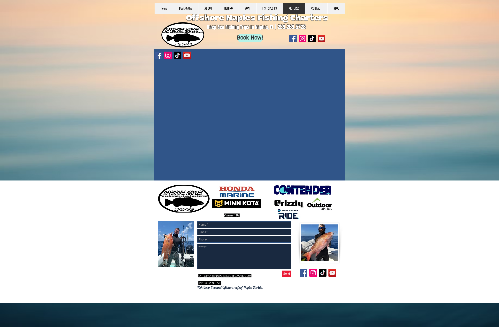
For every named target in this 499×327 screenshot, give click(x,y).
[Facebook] (293, 38)
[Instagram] (302, 38)
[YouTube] (321, 38)
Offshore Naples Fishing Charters (257, 18)
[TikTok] (312, 38)
